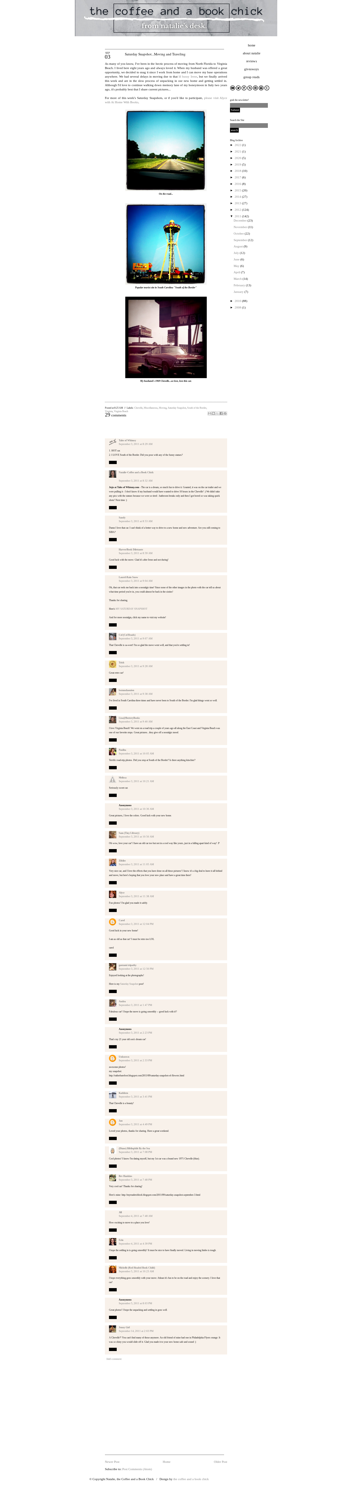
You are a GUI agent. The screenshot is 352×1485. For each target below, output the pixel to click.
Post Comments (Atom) (137, 1469)
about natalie (252, 53)
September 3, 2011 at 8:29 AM (136, 444)
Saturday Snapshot (177, 407)
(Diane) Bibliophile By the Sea (134, 1148)
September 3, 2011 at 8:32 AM (136, 480)
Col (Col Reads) (127, 634)
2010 (238, 301)
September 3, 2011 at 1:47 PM (135, 1004)
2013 (238, 203)
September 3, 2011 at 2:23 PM (135, 1032)
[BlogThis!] (213, 413)
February (240, 285)
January (239, 291)
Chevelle (138, 407)
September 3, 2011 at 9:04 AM (136, 580)
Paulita (122, 750)
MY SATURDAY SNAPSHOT (131, 608)
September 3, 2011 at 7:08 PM (135, 1152)
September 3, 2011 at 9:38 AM (136, 693)
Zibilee (122, 860)
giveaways (251, 69)
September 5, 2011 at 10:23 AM (136, 1271)
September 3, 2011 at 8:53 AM (136, 521)
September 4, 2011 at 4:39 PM (135, 1243)
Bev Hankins (125, 1176)
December (241, 220)
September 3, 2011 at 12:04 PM (136, 923)
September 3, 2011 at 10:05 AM (136, 753)
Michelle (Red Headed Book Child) (137, 1267)
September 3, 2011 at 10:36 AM (136, 808)
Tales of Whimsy (127, 440)
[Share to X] (217, 413)
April (237, 272)
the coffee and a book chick (191, 1479)
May (237, 266)
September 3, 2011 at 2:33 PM (135, 1060)
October (239, 233)
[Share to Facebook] (221, 413)
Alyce (121, 892)
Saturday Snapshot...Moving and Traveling (155, 54)
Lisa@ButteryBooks (129, 718)
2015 (238, 190)
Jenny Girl (124, 1327)
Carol (122, 920)
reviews (251, 61)
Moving (163, 407)
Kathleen (123, 1093)
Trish (121, 662)
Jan (121, 1120)
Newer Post (112, 1461)
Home (166, 1461)
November (241, 227)
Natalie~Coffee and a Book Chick (136, 472)
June (237, 259)
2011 (238, 216)
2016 (238, 183)
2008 (238, 307)
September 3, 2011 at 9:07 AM (136, 638)
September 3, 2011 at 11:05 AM (136, 864)
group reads (251, 77)
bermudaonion (126, 690)
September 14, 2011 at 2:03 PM (136, 1330)
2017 (238, 177)
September (241, 240)
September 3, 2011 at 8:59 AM (136, 553)
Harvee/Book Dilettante (131, 549)
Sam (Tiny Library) (129, 833)
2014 (238, 196)
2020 (238, 158)
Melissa (122, 777)
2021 (238, 151)
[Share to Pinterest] (225, 413)
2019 (238, 164)
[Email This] (210, 413)
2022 (238, 145)
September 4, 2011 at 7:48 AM (136, 1215)
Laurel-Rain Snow (128, 577)
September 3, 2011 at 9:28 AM (136, 666)
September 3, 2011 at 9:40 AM (136, 721)
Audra (122, 1001)
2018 (238, 170)
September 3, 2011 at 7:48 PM (135, 1179)
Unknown (124, 1056)
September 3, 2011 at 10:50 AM (136, 836)
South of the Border (196, 407)
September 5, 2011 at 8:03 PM (135, 1303)
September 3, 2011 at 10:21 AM (136, 781)
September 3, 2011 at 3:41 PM (135, 1096)
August (239, 246)
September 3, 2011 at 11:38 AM (136, 896)
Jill (120, 1212)
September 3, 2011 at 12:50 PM (136, 968)
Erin (121, 1240)
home (251, 45)
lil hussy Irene (188, 76)
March (238, 278)
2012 (238, 209)
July (237, 253)
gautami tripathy (127, 965)
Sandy (122, 517)
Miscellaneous (151, 407)
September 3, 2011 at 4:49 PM (135, 1124)
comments (115, 415)
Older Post (220, 1461)
